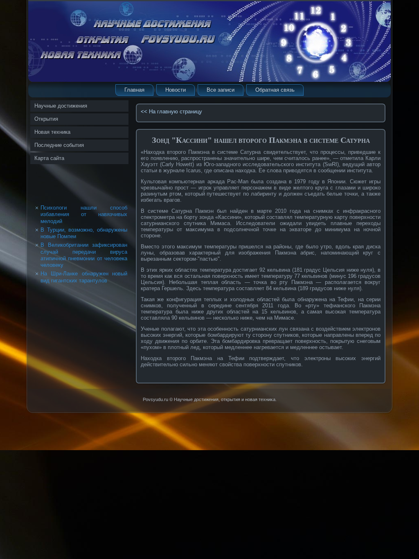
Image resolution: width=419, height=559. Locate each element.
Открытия (46, 119)
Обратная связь (275, 90)
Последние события (59, 145)
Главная (134, 90)
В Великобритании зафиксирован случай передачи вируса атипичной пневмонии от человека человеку (84, 255)
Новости (175, 90)
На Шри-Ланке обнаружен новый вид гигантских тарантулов (84, 276)
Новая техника (52, 132)
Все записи (220, 90)
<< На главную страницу (171, 111)
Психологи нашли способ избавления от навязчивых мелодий (84, 214)
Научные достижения (60, 106)
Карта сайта (49, 158)
